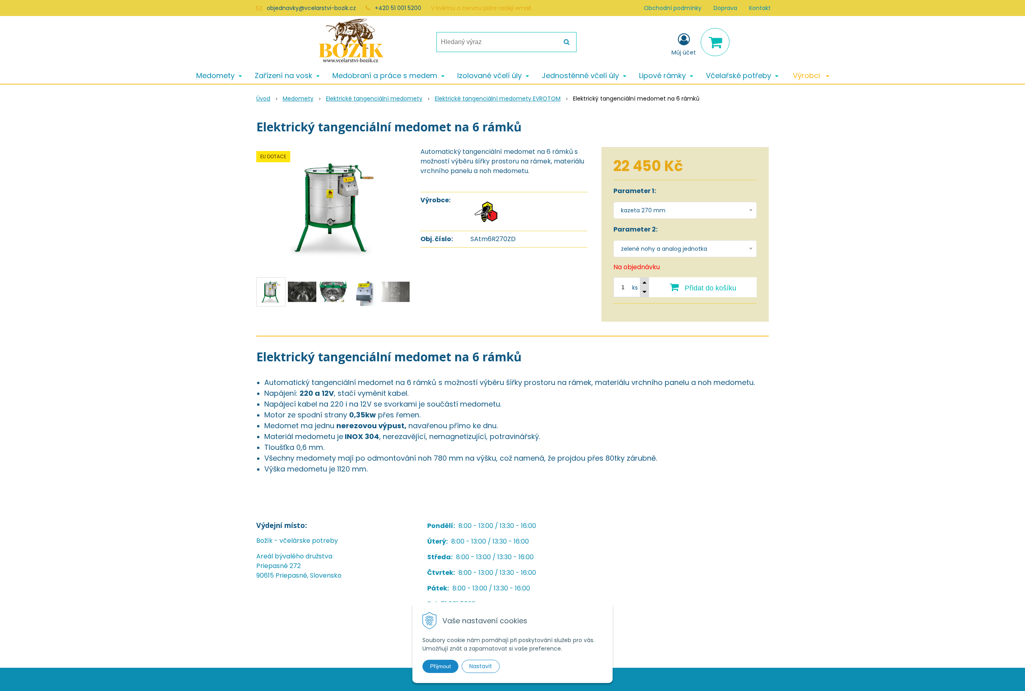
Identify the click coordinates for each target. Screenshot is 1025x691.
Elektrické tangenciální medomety (374, 99)
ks (635, 288)
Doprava (725, 8)
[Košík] (715, 42)
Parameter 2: (635, 229)
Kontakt (760, 8)
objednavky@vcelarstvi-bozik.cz (311, 8)
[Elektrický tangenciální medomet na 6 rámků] (333, 207)
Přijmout (440, 666)
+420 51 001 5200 (398, 8)
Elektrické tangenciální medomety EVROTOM (498, 99)
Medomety (298, 99)
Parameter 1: (634, 190)
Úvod (263, 99)
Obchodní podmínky (672, 8)
